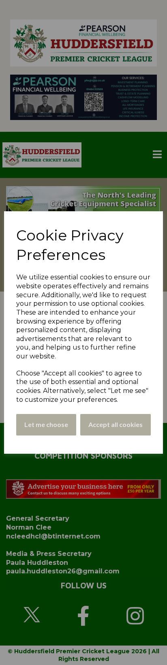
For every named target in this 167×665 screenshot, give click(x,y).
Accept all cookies (115, 424)
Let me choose (46, 424)
